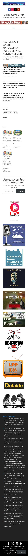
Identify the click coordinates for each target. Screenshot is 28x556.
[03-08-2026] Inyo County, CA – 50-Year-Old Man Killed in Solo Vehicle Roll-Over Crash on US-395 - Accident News (14, 440)
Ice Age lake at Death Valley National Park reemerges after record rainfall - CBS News (13, 515)
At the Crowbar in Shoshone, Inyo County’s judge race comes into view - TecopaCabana (13, 463)
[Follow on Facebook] (9, 9)
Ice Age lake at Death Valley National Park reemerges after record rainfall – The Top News (13, 507)
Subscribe (20, 191)
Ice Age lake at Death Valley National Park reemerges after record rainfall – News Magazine (13, 491)
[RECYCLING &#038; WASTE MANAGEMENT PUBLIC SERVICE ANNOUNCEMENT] (7, 132)
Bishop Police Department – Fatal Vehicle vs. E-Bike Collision (14, 424)
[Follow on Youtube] (18, 9)
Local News (11, 58)
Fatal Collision (7, 444)
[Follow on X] (15, 9)
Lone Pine (18, 58)
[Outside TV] (14, 388)
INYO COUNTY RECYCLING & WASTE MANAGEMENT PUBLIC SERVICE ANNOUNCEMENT (7, 161)
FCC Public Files (14, 220)
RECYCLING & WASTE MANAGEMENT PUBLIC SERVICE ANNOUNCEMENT (7, 139)
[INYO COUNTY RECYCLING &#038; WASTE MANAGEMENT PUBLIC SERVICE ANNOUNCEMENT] (7, 153)
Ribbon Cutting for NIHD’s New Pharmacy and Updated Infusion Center (14, 477)
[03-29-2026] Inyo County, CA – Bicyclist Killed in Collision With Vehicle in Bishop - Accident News (14, 430)
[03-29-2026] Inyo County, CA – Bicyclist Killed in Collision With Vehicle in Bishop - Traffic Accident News (14, 420)
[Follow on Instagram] (12, 9)
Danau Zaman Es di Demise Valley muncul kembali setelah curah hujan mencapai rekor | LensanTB (13, 499)
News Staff (8, 56)
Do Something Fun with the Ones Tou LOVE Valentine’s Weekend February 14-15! (14, 457)
